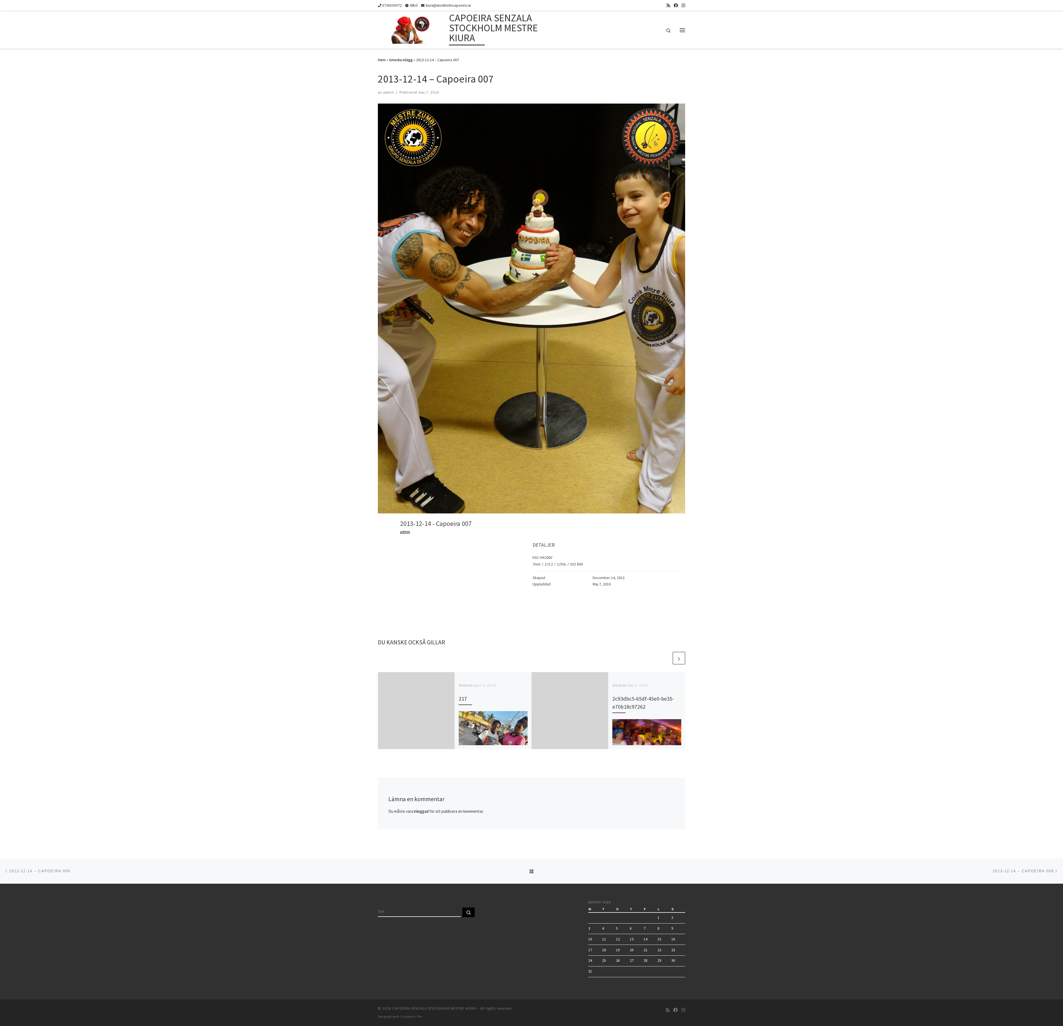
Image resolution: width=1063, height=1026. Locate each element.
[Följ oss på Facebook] (676, 5)
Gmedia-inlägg (401, 59)
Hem (382, 59)
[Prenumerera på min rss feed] (668, 5)
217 (463, 698)
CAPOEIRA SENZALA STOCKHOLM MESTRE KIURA (434, 1008)
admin (388, 92)
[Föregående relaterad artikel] (665, 658)
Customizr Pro (411, 1017)
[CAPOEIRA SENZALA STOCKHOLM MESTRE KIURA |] (412, 29)
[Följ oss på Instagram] (683, 5)
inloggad (421, 811)
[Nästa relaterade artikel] (679, 658)
